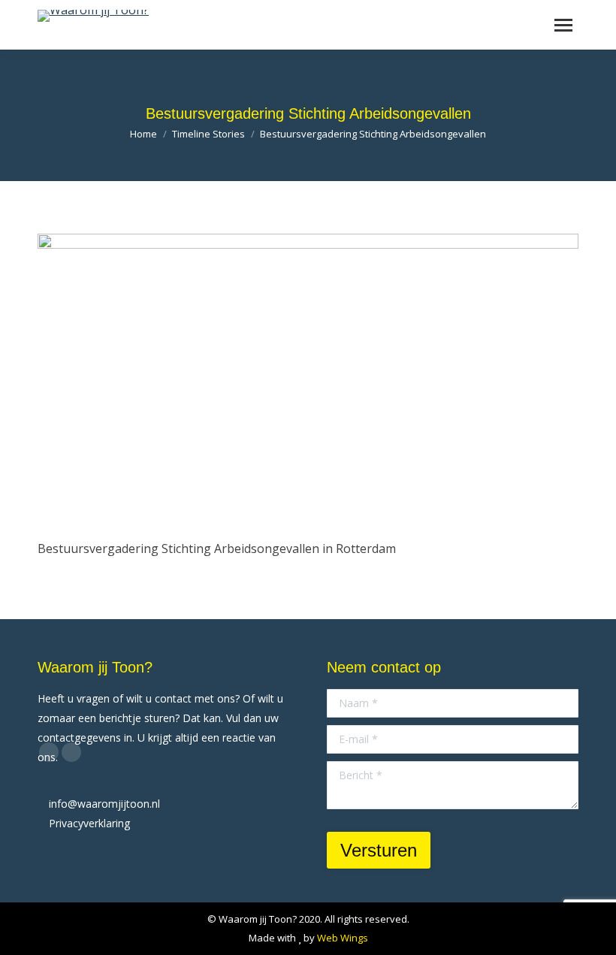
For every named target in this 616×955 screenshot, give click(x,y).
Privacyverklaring (89, 823)
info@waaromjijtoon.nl (104, 803)
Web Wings (342, 937)
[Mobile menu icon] (563, 25)
